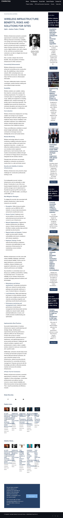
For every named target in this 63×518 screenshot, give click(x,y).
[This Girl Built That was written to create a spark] (37, 446)
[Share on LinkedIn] (16, 399)
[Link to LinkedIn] (57, 516)
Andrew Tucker (35, 51)
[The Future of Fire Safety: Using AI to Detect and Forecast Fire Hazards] (22, 446)
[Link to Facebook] (53, 516)
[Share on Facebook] (8, 399)
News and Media (13, 14)
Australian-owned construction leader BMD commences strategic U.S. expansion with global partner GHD (53, 153)
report (12, 193)
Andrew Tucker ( (14, 29)
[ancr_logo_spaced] (6, 1)
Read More (53, 68)
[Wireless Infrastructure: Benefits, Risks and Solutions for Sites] (14, 409)
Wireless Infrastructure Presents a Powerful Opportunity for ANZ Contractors (24, 418)
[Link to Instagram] (55, 516)
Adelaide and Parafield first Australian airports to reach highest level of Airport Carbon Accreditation (53, 261)
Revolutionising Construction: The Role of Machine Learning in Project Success (32, 419)
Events (52, 4)
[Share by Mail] (23, 399)
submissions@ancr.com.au (15, 501)
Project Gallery (29, 4)
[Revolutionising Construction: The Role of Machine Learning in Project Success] (29, 409)
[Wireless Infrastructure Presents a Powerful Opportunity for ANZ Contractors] (22, 409)
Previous (6, 418)
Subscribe (58, 4)
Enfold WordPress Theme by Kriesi (45, 514)
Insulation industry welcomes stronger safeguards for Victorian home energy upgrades (53, 36)
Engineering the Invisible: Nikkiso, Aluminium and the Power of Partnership (53, 94)
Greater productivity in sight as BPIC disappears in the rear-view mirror (53, 315)
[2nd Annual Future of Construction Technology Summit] (37, 409)
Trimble (21, 29)
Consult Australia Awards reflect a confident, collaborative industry (53, 207)
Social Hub (6, 14)
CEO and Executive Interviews (42, 4)
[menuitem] (27, 1)
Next (37, 418)
